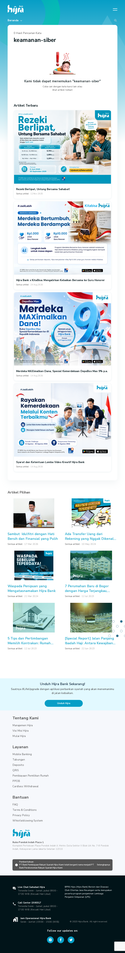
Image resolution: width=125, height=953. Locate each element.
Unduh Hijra (63, 703)
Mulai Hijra (19, 736)
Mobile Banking (22, 754)
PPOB (16, 781)
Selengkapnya (103, 864)
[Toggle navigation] (115, 9)
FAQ (15, 804)
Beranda (13, 20)
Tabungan (18, 759)
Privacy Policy (21, 815)
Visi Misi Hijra (20, 730)
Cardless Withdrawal (25, 786)
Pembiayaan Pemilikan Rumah (30, 775)
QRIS (15, 770)
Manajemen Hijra (22, 725)
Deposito (18, 765)
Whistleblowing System (27, 820)
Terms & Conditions (24, 810)
